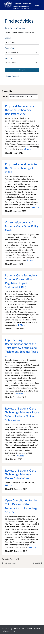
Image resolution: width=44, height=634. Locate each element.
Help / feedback (8, 631)
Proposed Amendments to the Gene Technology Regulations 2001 (21, 109)
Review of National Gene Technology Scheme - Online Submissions (20, 474)
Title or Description (15, 27)
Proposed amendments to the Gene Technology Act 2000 (21, 168)
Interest (9, 58)
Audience (10, 47)
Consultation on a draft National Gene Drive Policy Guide (21, 226)
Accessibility (7, 628)
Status (8, 37)
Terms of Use (18, 628)
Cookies (29, 628)
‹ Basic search (12, 75)
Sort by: (5, 97)
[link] (8, 563)
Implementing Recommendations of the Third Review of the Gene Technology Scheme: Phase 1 (21, 347)
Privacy (37, 628)
